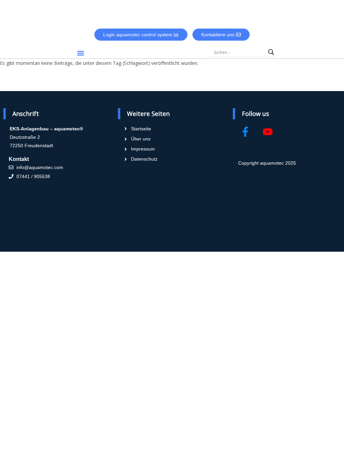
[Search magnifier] (271, 52)
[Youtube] (268, 132)
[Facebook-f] (245, 132)
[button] (80, 52)
